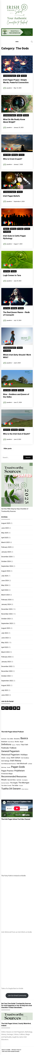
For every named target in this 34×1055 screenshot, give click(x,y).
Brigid (21, 741)
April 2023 (4, 647)
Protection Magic (7, 773)
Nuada (8, 767)
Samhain (18, 780)
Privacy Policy (16, 1049)
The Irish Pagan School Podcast (12, 732)
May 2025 (4, 533)
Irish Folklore (7, 154)
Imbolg (8, 758)
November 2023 (6, 614)
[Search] (32, 41)
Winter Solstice (25, 789)
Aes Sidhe (10, 739)
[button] (17, 42)
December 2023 (6, 609)
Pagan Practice (7, 771)
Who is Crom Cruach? (12, 159)
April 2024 (4, 590)
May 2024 (4, 585)
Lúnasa (30, 763)
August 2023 (5, 628)
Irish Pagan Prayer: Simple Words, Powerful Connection (16, 81)
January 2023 (6, 662)
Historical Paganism (10, 754)
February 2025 (6, 547)
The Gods (24, 75)
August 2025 (5, 523)
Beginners (6, 228)
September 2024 (7, 566)
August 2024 (5, 571)
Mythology (14, 154)
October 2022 (6, 676)
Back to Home (6, 1049)
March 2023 (5, 652)
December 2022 (6, 666)
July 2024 (4, 576)
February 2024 (6, 600)
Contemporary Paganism (9, 75)
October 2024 (6, 561)
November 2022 (6, 671)
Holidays (24, 755)
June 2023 (5, 638)
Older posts (8, 448)
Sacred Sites (11, 780)
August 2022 (5, 685)
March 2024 (5, 595)
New (19, 75)
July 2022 (4, 690)
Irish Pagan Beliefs (11, 196)
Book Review (11, 741)
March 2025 (5, 542)
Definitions (6, 744)
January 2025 (6, 552)
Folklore (13, 748)
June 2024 (5, 580)
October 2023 (6, 619)
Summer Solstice (5, 783)
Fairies (18, 744)
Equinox (13, 744)
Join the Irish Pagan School (11, 1051)
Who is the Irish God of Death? (16, 434)
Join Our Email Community (17, 995)
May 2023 (4, 642)
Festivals (20, 115)
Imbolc (3, 758)
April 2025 (4, 537)
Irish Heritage (5, 761)
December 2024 (6, 557)
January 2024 (6, 604)
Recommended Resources (14, 776)
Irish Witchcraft (22, 763)
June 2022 (5, 695)
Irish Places (6, 271)
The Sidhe (21, 390)
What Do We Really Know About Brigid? (14, 120)
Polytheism (19, 770)
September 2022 (7, 681)
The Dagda (20, 228)
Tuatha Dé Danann (11, 788)
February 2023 (6, 657)
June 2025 (5, 528)
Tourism (21, 785)
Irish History (15, 761)
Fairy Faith (24, 744)
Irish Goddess (25, 758)
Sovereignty (25, 780)
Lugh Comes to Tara (12, 275)
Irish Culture (15, 758)
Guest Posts (7, 429)
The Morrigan (7, 231)
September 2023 (7, 623)
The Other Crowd (6, 785)
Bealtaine (4, 741)
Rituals (4, 780)
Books (17, 741)
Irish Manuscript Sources (8, 763)
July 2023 (4, 633)
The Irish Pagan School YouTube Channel (15, 819)
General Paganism (10, 751)
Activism (3, 739)
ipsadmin (9, 88)
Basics (24, 738)
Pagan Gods (18, 766)
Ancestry (17, 739)
